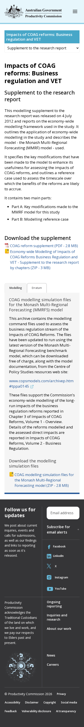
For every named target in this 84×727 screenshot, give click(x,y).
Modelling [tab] (15, 288)
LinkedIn (58, 556)
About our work (59, 628)
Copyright (49, 702)
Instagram (61, 577)
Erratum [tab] (37, 288)
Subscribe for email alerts (58, 529)
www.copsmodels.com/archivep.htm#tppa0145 (41, 383)
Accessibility (12, 702)
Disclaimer (32, 702)
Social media (69, 702)
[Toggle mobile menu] (75, 11)
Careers (53, 664)
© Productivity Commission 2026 (28, 694)
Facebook (59, 546)
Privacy (61, 694)
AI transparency (66, 711)
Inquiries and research (57, 617)
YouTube (60, 589)
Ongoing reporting (54, 604)
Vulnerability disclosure (36, 711)
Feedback (11, 711)
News (51, 655)
